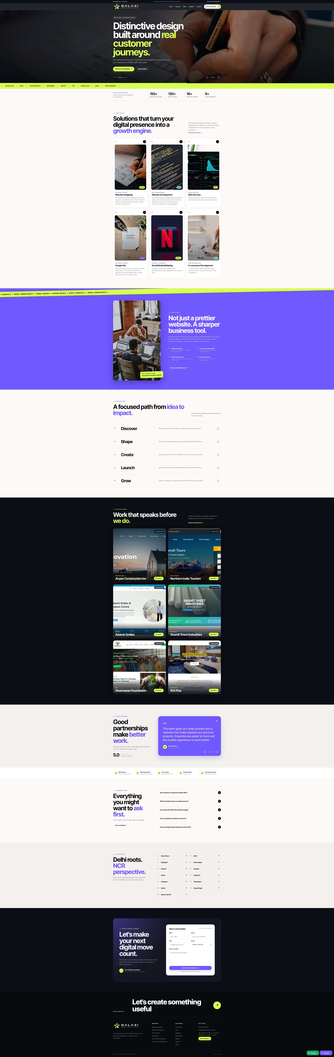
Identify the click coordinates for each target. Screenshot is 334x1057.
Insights (191, 6)
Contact (199, 6)
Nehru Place (172, 856)
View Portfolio (142, 69)
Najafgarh (172, 862)
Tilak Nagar (204, 882)
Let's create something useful (175, 1005)
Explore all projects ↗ (195, 523)
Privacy (215, 1054)
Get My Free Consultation (190, 968)
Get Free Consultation (123, 69)
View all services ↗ (195, 132)
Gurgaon (204, 869)
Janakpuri (204, 875)
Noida (172, 875)
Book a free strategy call (214, 1)
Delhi (204, 856)
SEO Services (156, 1033)
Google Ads (155, 1036)
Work (184, 6)
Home (171, 6)
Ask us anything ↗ (120, 825)
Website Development (158, 1030)
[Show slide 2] (120, 77)
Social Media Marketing (159, 1038)
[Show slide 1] (115, 77)
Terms (219, 1054)
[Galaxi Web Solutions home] (125, 6)
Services (177, 6)
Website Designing (157, 1027)
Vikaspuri (172, 882)
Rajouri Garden (172, 894)
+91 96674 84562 (203, 1027)
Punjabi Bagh (204, 888)
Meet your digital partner (179, 368)
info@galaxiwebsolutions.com (206, 1030)
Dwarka (172, 869)
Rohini (172, 888)
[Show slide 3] (125, 77)
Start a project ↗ (205, 1038)
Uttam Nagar (204, 862)
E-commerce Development (159, 1041)
